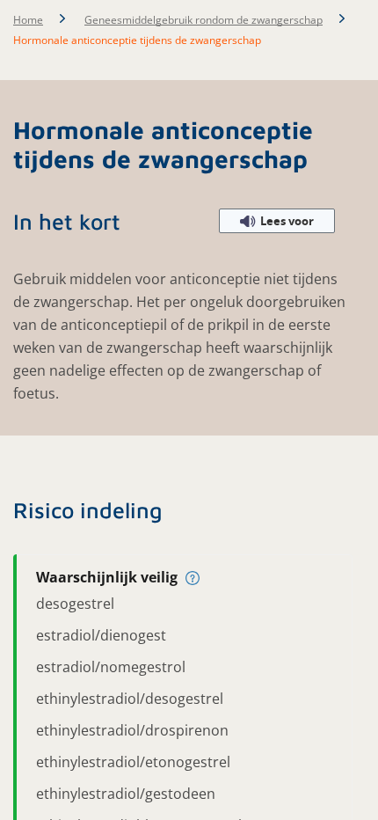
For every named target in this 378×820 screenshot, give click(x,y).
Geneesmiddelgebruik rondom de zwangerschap (203, 19)
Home (28, 19)
